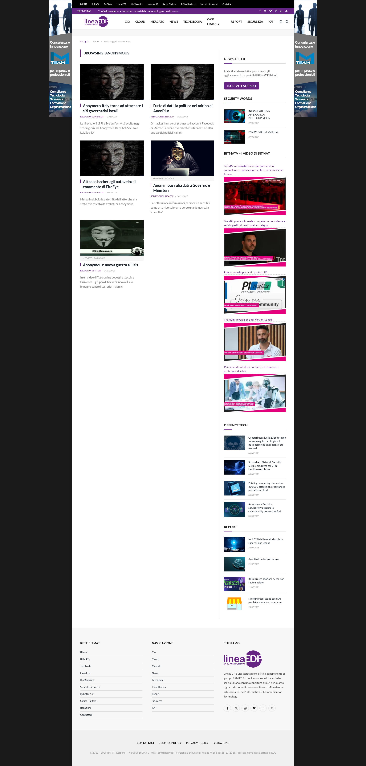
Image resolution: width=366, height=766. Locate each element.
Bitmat (84, 652)
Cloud (140, 21)
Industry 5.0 (153, 4)
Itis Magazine (137, 4)
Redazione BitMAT (90, 270)
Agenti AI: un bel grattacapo (263, 559)
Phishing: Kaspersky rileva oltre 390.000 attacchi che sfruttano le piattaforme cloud (266, 487)
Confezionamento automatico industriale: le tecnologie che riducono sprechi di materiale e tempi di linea (141, 11)
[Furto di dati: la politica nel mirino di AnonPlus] (182, 82)
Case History (213, 22)
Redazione (86, 707)
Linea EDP (121, 4)
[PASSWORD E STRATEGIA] (234, 137)
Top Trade (108, 4)
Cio (127, 21)
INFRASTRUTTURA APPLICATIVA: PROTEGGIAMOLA (259, 114)
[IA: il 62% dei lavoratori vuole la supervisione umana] (234, 544)
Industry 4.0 (87, 693)
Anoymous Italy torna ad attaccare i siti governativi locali (113, 108)
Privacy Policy (197, 742)
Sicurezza (255, 21)
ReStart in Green (188, 4)
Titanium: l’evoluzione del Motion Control (248, 319)
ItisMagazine (87, 679)
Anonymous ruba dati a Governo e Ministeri (181, 188)
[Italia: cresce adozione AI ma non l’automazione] (234, 584)
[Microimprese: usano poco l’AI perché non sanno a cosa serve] (234, 604)
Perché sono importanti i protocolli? (245, 272)
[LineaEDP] (96, 21)
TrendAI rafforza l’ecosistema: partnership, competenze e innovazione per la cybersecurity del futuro (253, 170)
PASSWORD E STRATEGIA (263, 131)
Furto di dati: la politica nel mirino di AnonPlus (183, 108)
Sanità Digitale (169, 4)
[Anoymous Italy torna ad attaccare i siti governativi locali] (112, 82)
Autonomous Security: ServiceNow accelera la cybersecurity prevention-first (264, 508)
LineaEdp (85, 673)
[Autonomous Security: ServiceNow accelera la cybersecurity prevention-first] (234, 509)
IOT (270, 21)
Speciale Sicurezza (90, 687)
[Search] (287, 21)
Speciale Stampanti (209, 4)
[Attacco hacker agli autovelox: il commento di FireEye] (112, 158)
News (174, 21)
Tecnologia (192, 21)
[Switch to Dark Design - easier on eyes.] (281, 21)
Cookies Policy (170, 742)
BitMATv (95, 4)
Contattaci (227, 4)
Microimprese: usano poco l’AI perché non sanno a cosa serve (265, 600)
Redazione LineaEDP (92, 116)
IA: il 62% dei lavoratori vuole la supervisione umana (265, 541)
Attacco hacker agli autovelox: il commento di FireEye (109, 184)
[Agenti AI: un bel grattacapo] (234, 564)
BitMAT (83, 4)
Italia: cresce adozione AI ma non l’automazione (266, 580)
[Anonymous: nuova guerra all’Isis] (112, 238)
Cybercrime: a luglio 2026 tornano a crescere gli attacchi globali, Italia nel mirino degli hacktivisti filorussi (267, 443)
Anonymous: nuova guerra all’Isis (110, 265)
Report (236, 21)
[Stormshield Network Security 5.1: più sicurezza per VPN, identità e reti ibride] (234, 467)
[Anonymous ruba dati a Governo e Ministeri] (182, 158)
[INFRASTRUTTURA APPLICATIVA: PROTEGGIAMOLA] (234, 116)
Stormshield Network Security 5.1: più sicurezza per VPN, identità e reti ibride (264, 466)
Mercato (157, 21)
